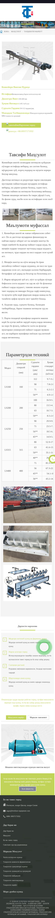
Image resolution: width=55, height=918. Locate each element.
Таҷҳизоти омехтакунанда (13, 880)
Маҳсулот (16, 32)
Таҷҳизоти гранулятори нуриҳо (15, 867)
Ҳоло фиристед (27, 789)
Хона (6, 32)
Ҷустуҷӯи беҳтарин (33, 906)
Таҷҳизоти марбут (33, 32)
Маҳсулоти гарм (18, 904)
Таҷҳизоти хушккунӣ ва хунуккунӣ (17, 871)
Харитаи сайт (34, 904)
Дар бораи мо (8, 831)
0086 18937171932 (13, 816)
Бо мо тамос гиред (10, 840)
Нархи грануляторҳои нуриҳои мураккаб (24, 911)
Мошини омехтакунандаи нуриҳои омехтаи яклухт (27, 767)
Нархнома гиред (27, 125)
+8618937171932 (25, 131)
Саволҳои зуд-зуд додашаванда (15, 845)
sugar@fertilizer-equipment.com (18, 811)
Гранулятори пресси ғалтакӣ (20, 908)
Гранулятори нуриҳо (37, 914)
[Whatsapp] (44, 647)
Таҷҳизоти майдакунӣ (11, 876)
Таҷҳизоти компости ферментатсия (16, 862)
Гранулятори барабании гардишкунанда (29, 909)
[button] (50, 61)
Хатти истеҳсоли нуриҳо (12, 857)
